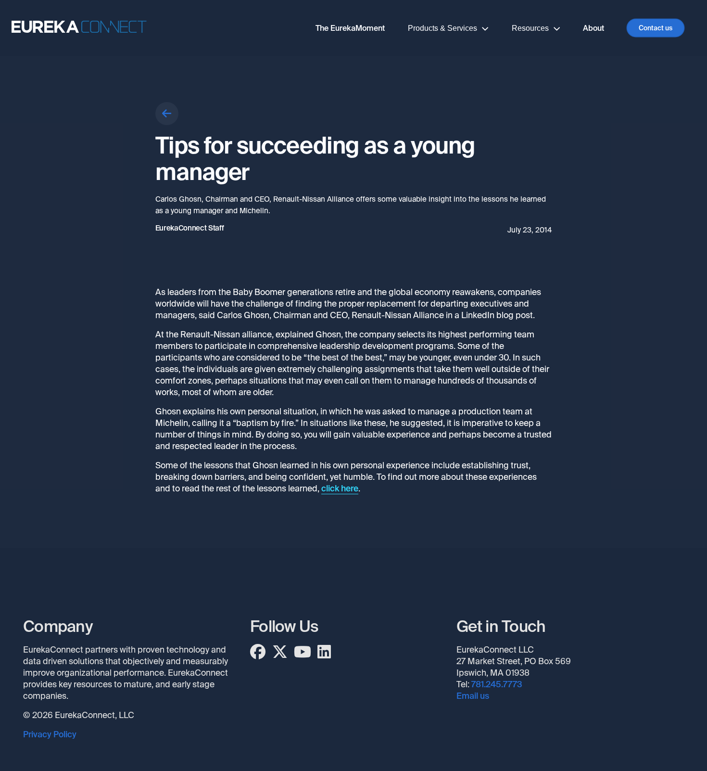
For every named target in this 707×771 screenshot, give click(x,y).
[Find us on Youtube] (302, 652)
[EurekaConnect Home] (79, 28)
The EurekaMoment (350, 28)
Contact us (655, 28)
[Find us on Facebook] (257, 652)
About (593, 28)
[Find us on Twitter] (280, 652)
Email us (472, 696)
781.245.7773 (496, 684)
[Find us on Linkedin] (324, 652)
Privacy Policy (49, 734)
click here (339, 488)
